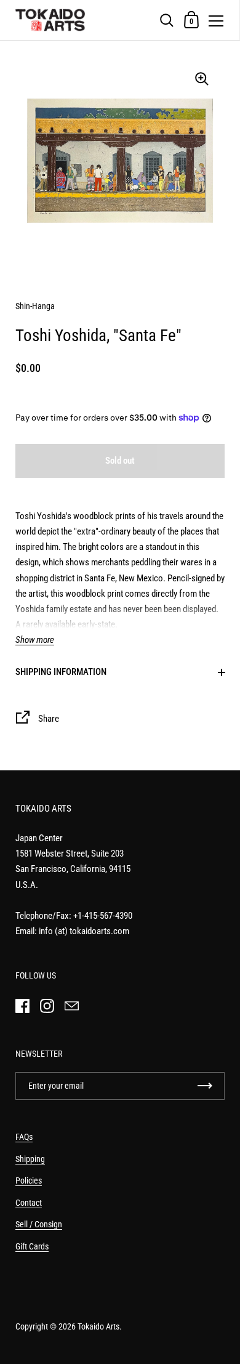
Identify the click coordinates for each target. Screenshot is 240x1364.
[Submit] (205, 1086)
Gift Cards (32, 1246)
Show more (34, 640)
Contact (28, 1203)
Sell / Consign (38, 1224)
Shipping (30, 1159)
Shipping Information (60, 671)
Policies (28, 1180)
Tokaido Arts (98, 1326)
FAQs (24, 1137)
